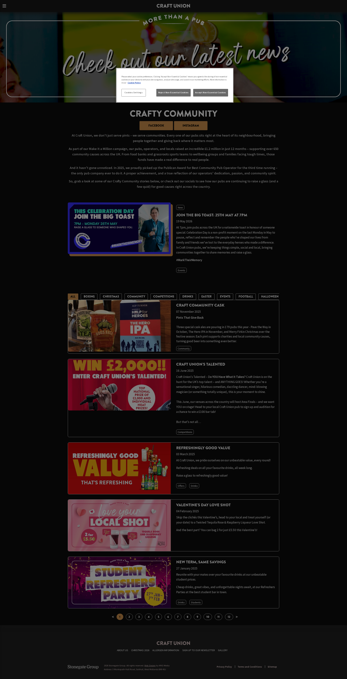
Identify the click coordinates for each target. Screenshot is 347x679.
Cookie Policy (134, 82)
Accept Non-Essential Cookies (210, 92)
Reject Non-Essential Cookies (173, 92)
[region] (175, 85)
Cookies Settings (134, 92)
